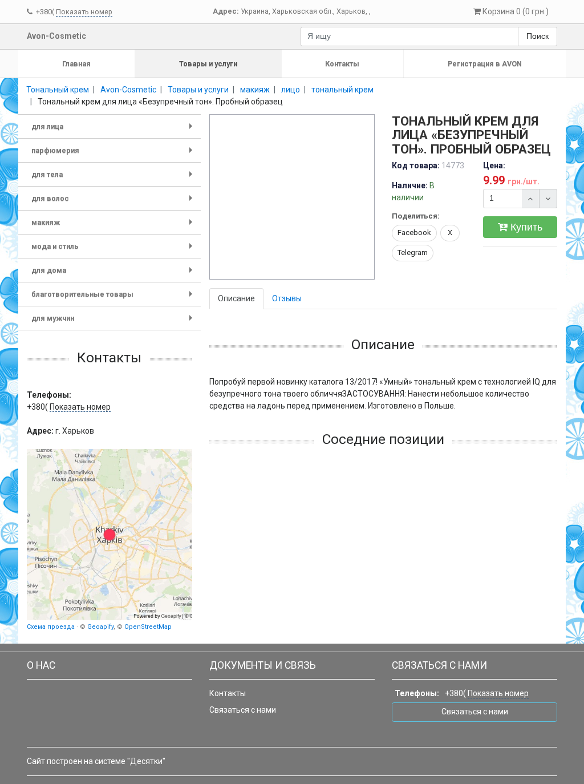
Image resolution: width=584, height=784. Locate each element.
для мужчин (114, 322)
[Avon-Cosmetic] (109, 534)
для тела (114, 178)
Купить (525, 227)
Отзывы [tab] (287, 298)
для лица (114, 130)
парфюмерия (114, 154)
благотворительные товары (114, 298)
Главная (76, 63)
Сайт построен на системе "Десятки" (96, 761)
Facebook (414, 232)
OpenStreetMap (148, 627)
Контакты (342, 63)
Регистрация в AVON (485, 63)
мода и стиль (114, 250)
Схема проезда (51, 627)
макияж (114, 226)
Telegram (413, 252)
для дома (114, 274)
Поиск (537, 36)
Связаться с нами (242, 709)
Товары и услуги (208, 63)
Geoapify (100, 627)
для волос (114, 202)
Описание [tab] (236, 298)
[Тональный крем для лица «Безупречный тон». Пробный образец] (292, 197)
